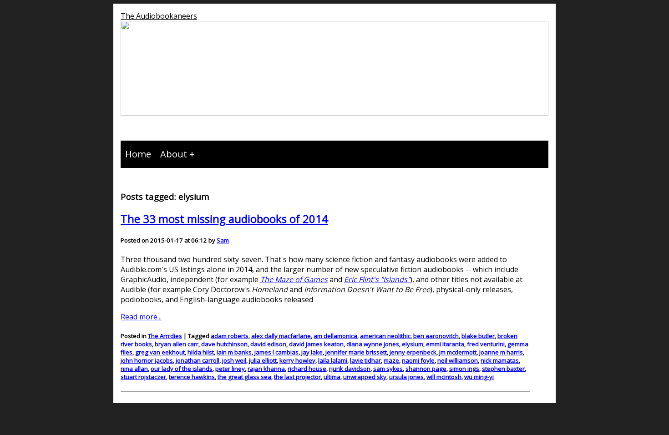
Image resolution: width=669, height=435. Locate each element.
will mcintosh (443, 377)
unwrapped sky (364, 377)
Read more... (141, 317)
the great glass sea (244, 377)
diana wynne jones (372, 344)
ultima (332, 377)
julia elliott (263, 360)
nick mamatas (500, 360)
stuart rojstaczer (143, 377)
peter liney (230, 368)
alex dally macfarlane (281, 336)
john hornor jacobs (147, 360)
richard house (307, 368)
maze (391, 360)
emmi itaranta (445, 344)
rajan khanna (266, 368)
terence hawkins (192, 377)
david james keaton (316, 344)
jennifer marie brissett (356, 352)
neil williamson (457, 360)
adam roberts (229, 336)
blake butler (478, 336)
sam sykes (388, 368)
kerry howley (297, 360)
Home (138, 154)
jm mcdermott (457, 352)
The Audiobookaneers (159, 16)
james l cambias (276, 352)
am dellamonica (335, 336)
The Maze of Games (294, 279)
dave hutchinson (224, 344)
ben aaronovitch (436, 336)
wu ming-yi (479, 377)
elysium (412, 344)
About (173, 154)
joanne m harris (501, 352)
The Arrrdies (165, 336)
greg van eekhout (160, 352)
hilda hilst (201, 352)
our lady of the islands (182, 368)
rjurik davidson (349, 368)
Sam (223, 240)
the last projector (297, 377)
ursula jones (406, 377)
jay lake (312, 352)
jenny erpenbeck (413, 352)
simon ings (464, 368)
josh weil (234, 360)
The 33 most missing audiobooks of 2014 (224, 218)
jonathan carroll (197, 360)
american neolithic (385, 336)
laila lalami (332, 360)
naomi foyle (418, 360)
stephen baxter (503, 368)
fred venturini (486, 344)
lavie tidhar (365, 360)
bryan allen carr (176, 344)
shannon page (425, 368)
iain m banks (234, 352)
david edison (268, 344)
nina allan (134, 368)
